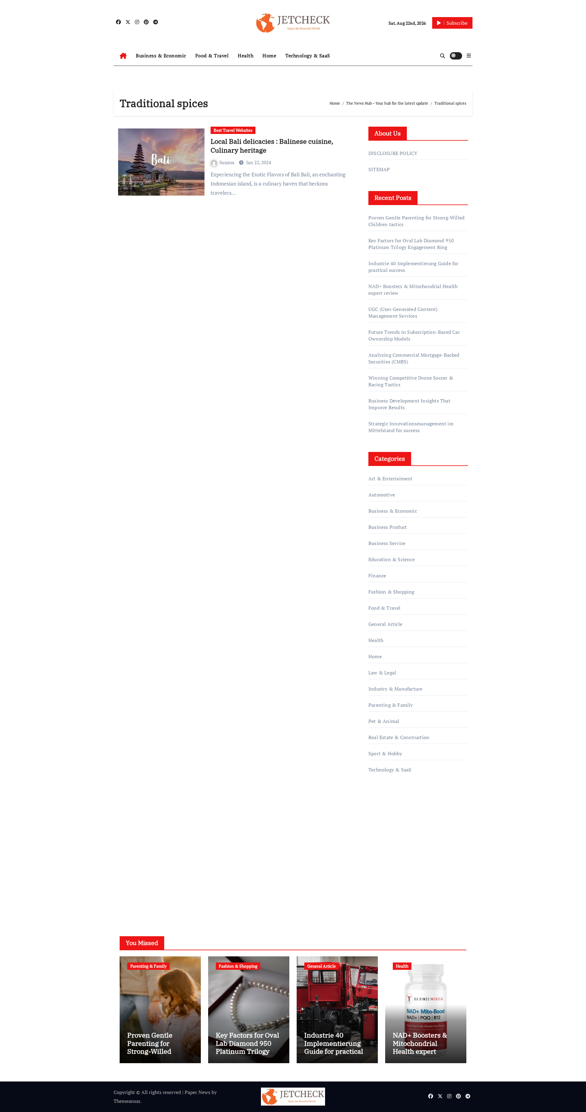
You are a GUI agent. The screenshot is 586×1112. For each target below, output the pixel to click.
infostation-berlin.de (391, 837)
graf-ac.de (378, 889)
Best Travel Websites (233, 130)
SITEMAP (379, 169)
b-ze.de (376, 871)
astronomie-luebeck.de (393, 880)
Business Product (387, 527)
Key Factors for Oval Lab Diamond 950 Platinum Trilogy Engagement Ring (411, 244)
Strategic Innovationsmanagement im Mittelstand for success (411, 427)
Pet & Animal (383, 721)
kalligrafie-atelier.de (390, 854)
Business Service (386, 543)
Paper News (197, 1092)
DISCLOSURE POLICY (392, 153)
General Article (385, 624)
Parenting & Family (390, 705)
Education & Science (391, 559)
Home (269, 55)
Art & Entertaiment (390, 478)
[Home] (123, 56)
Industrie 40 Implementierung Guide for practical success (333, 1047)
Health (245, 55)
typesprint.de (382, 863)
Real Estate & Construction (398, 737)
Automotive (381, 494)
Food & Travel (212, 55)
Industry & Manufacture (395, 688)
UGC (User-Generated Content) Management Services (403, 312)
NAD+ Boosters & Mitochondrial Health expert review (420, 1047)
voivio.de (378, 897)
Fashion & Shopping (391, 591)
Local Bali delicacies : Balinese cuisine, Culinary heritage (272, 145)
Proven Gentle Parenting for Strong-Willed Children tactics (152, 1047)
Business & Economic (161, 55)
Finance (377, 575)
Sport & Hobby (385, 753)
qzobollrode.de (384, 810)
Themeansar (127, 1101)
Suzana (227, 162)
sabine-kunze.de (386, 845)
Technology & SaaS (307, 55)
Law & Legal (382, 672)
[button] (469, 55)
